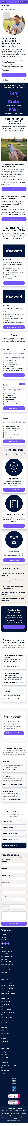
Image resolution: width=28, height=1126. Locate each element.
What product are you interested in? (11, 903)
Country (3, 896)
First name (4, 861)
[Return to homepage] (5, 6)
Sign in (25, 2)
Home (2, 9)
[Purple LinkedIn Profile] (2, 943)
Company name (6, 875)
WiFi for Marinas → (8, 827)
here (15, 1118)
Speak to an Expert (14, 924)
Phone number (5, 889)
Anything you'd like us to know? (9, 910)
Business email (5, 882)
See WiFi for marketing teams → (14, 733)
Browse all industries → (10, 845)
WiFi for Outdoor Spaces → (11, 833)
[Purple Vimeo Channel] (8, 943)
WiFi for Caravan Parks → (10, 839)
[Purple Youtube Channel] (5, 943)
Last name (4, 868)
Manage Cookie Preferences (14, 1120)
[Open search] (18, 2)
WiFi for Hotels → (8, 822)
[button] (25, 5)
